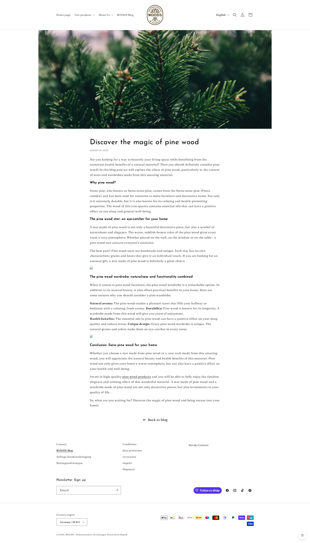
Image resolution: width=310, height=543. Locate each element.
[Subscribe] (117, 490)
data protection (132, 450)
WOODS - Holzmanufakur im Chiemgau (85, 534)
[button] (84, 15)
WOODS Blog (64, 450)
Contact (61, 444)
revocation (129, 456)
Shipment (129, 469)
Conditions (130, 444)
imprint (127, 463)
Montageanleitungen (69, 463)
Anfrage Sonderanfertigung (73, 456)
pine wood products (136, 376)
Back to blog (158, 420)
